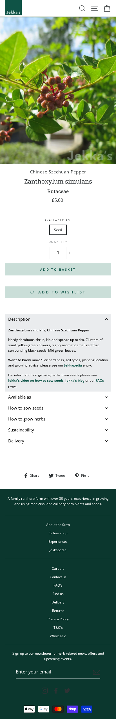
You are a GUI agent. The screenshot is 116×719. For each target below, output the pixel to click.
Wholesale (58, 636)
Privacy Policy (58, 619)
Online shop (58, 533)
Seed (58, 229)
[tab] (58, 319)
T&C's (58, 627)
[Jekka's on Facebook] (56, 691)
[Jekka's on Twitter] (67, 691)
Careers (58, 568)
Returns (58, 610)
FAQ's (58, 585)
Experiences (58, 541)
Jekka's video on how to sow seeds (36, 380)
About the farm (58, 524)
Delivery (58, 602)
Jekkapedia (73, 365)
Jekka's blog (74, 380)
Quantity (58, 242)
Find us (58, 593)
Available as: (58, 220)
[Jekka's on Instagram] (45, 691)
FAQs (100, 380)
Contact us (58, 577)
